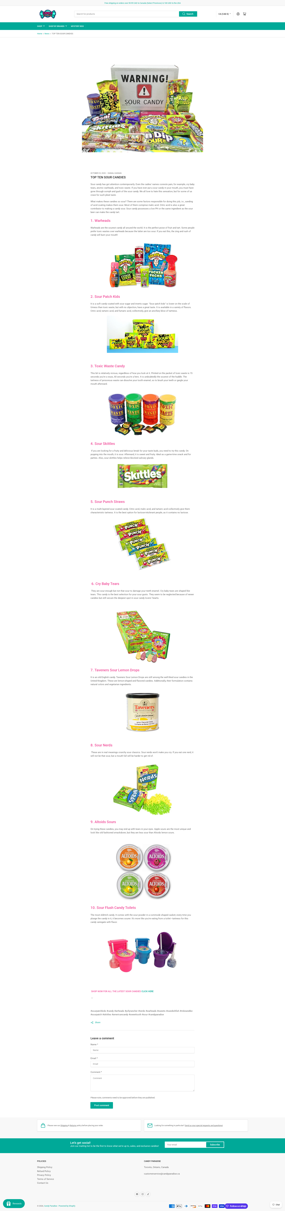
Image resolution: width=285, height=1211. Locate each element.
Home (39, 33)
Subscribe (215, 1144)
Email (94, 1058)
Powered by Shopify (67, 1206)
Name (94, 1044)
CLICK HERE (147, 991)
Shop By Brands (56, 26)
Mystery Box (77, 26)
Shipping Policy (44, 1167)
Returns (73, 1125)
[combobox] (136, 14)
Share (97, 1022)
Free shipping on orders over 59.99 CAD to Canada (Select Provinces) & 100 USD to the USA (142, 3)
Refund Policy (44, 1171)
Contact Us (42, 1183)
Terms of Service (45, 1179)
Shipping (64, 1125)
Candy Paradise (50, 1206)
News (47, 33)
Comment (96, 1072)
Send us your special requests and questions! (204, 1125)
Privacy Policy (44, 1175)
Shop (39, 26)
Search (189, 14)
